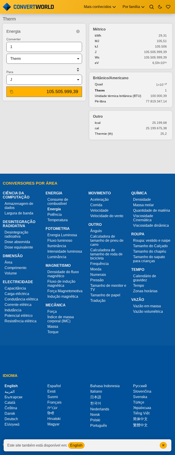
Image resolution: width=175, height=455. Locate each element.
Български (13, 397)
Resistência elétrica (20, 321)
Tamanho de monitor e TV (108, 288)
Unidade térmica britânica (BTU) (118, 96)
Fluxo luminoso (59, 240)
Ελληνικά (12, 424)
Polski (95, 420)
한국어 (95, 403)
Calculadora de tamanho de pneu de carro (107, 240)
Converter (13, 39)
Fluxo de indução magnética (61, 283)
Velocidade (99, 210)
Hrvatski (54, 419)
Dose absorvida (17, 242)
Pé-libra (100, 101)
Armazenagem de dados (19, 206)
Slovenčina (142, 391)
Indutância (13, 310)
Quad (99, 84)
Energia (54, 209)
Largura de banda (19, 213)
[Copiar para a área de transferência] (12, 92)
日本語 (95, 397)
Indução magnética (62, 296)
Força (52, 311)
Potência (54, 214)
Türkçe (138, 402)
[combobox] (40, 59)
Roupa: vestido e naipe (151, 240)
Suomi (52, 397)
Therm (100, 90)
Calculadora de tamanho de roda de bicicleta (106, 254)
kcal (97, 123)
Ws (97, 57)
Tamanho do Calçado (150, 246)
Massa (52, 326)
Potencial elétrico (19, 316)
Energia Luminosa (62, 235)
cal (97, 128)
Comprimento (15, 268)
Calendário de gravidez (144, 278)
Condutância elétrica (21, 299)
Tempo (138, 285)
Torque (53, 332)
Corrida (96, 205)
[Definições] (78, 31)
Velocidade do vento (106, 216)
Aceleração (99, 199)
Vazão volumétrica (148, 311)
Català (10, 402)
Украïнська (142, 408)
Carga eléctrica (17, 294)
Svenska (140, 397)
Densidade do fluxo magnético (63, 274)
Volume (11, 273)
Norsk (95, 415)
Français (54, 402)
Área (8, 262)
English (76, 445)
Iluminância (56, 246)
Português (98, 425)
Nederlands (99, 409)
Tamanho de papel (105, 295)
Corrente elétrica (18, 305)
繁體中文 (140, 425)
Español (54, 386)
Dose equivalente (19, 247)
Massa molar (143, 205)
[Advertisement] (87, 157)
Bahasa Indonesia (105, 386)
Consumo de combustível (57, 202)
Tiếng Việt (141, 413)
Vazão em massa (147, 306)
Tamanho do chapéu (149, 251)
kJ (96, 46)
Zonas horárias (145, 291)
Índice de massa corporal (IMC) (60, 319)
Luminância (56, 257)
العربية (10, 392)
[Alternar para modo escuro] (160, 7)
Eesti (51, 391)
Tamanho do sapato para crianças (149, 259)
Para (9, 72)
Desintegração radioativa (16, 234)
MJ (97, 41)
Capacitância (15, 288)
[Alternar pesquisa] (152, 7)
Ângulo (96, 231)
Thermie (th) (104, 133)
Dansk (10, 413)
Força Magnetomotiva (64, 291)
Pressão (97, 280)
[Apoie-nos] (168, 7)
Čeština (11, 408)
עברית (52, 408)
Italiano (96, 391)
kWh (98, 35)
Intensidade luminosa (64, 251)
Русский (140, 386)
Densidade (142, 199)
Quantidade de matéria (151, 210)
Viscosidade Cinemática (143, 218)
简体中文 (140, 419)
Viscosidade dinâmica (151, 225)
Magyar (53, 424)
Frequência (99, 264)
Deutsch (11, 419)
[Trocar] (78, 70)
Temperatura (57, 220)
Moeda (95, 269)
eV (97, 63)
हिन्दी (50, 413)
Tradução (98, 300)
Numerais (98, 275)
